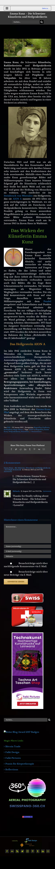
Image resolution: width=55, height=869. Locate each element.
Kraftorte (45, 427)
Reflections (11, 769)
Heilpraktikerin (14, 431)
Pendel (47, 301)
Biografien (38, 427)
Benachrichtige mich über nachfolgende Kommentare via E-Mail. (26, 565)
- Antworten (46, 491)
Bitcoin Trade (12, 746)
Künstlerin (25, 431)
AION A (17, 198)
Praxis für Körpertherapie (19, 763)
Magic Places (18, 429)
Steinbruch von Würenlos (18, 195)
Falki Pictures (13, 757)
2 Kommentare (36, 431)
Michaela (16, 491)
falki (8, 427)
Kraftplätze (8, 429)
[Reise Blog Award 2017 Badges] (21, 731)
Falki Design (12, 752)
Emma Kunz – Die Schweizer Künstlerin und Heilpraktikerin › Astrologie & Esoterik (27, 469)
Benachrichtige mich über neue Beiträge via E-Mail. (26, 573)
